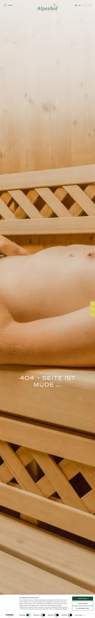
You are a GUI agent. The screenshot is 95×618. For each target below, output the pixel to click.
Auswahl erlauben (82, 603)
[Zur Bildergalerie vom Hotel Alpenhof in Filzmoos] (92, 303)
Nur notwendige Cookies (82, 608)
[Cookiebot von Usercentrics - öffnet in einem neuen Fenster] (9, 615)
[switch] (43, 615)
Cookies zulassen (82, 598)
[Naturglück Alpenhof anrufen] (90, 5)
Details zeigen (78, 615)
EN (80, 5)
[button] (8, 5)
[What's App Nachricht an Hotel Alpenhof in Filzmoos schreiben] (92, 314)
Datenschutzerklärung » (61, 609)
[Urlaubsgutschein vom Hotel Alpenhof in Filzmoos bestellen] (92, 309)
